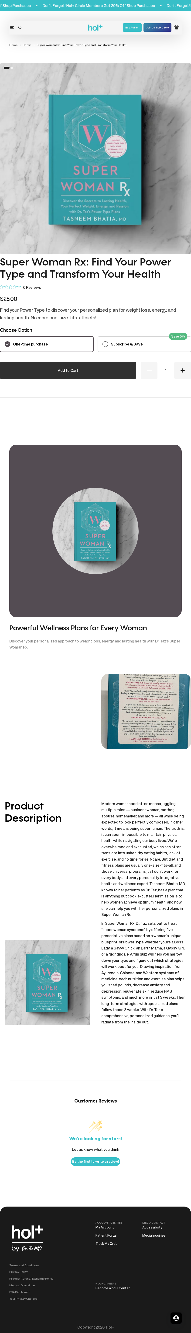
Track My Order (107, 1243)
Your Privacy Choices (23, 1298)
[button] (20, 27)
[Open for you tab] (176, 1318)
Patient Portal (106, 1235)
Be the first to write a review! (95, 1161)
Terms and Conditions (24, 1265)
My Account (105, 1227)
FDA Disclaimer (19, 1292)
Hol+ (110, 1327)
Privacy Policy (18, 1271)
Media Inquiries (154, 1235)
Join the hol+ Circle (157, 27)
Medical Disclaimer (22, 1285)
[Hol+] (95, 27)
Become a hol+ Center (113, 1288)
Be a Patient (132, 27)
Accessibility (152, 1227)
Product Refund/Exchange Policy (31, 1278)
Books (27, 44)
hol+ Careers (106, 1283)
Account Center (109, 1222)
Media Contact (153, 1222)
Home (13, 44)
